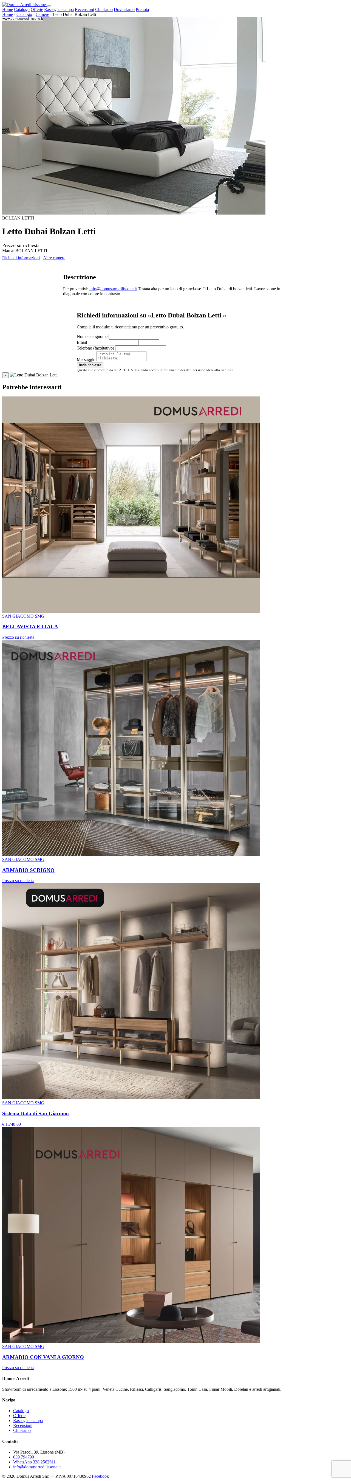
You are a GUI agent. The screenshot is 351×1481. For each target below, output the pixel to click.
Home (7, 9)
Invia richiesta (90, 365)
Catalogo (22, 9)
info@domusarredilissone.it (113, 288)
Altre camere (54, 257)
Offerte (37, 9)
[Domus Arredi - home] (24, 4)
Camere (42, 14)
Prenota (142, 9)
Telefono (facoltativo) (95, 348)
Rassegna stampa (59, 9)
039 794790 (23, 1457)
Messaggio (86, 359)
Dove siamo (124, 9)
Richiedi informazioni (21, 257)
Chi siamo (104, 9)
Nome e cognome (92, 336)
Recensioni (84, 9)
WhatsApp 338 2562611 (34, 1462)
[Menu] (49, 6)
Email (82, 342)
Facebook (100, 1476)
